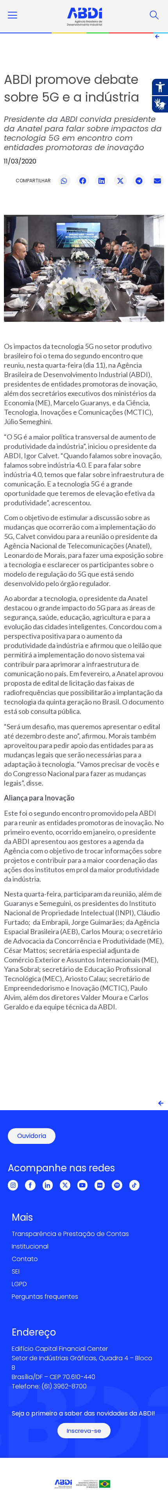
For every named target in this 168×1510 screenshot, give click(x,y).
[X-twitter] (65, 1185)
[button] (64, 180)
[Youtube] (82, 1185)
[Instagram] (13, 1185)
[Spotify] (117, 1185)
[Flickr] (100, 1185)
